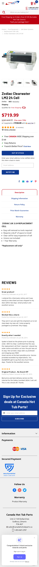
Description (19, 192)
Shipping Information (19, 198)
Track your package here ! (19, 22)
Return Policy (19, 204)
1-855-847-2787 (20, 530)
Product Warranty (19, 501)
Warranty (19, 217)
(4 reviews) (20, 127)
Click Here (27, 146)
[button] (19, 123)
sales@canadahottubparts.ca (20, 527)
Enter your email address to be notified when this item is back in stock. (18, 159)
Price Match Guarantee (19, 210)
